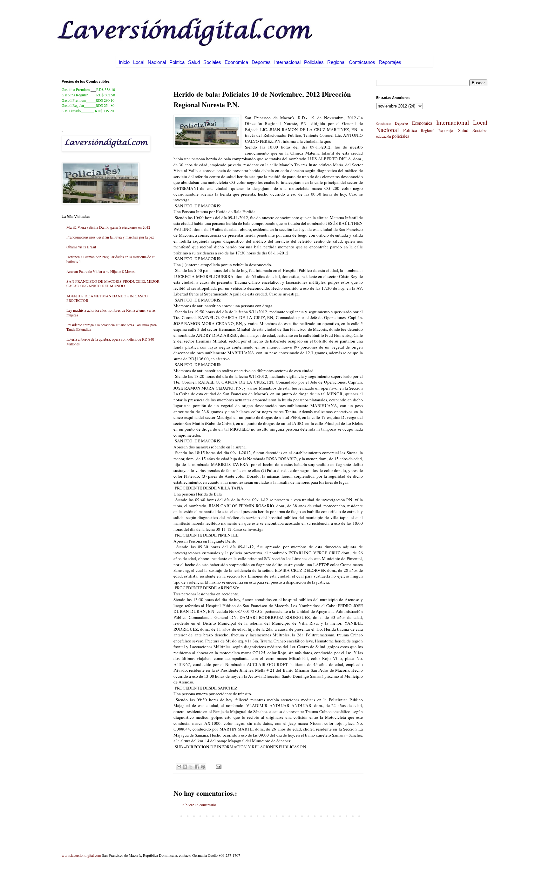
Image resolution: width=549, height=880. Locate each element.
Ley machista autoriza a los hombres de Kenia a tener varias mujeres (111, 312)
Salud (194, 62)
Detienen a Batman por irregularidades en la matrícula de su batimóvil (110, 259)
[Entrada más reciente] (175, 816)
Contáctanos (362, 62)
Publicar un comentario (198, 804)
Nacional (157, 62)
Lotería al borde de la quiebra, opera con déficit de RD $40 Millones (110, 341)
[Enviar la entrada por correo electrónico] (217, 766)
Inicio (124, 62)
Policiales (314, 62)
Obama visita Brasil (81, 246)
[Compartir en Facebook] (197, 767)
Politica (410, 130)
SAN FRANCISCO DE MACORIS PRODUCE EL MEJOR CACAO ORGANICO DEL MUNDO (112, 283)
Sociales (212, 62)
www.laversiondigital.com (81, 855)
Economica (422, 123)
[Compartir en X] (191, 767)
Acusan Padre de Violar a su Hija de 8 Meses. (101, 271)
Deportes (261, 62)
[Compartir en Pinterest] (203, 767)
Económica (236, 62)
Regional (336, 62)
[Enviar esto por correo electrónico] (179, 767)
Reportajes (390, 62)
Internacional (287, 62)
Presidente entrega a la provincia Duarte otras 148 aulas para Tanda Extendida (111, 327)
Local (138, 62)
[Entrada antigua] (361, 816)
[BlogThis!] (185, 767)
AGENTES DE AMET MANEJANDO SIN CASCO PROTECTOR (107, 298)
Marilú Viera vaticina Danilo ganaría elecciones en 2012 (108, 227)
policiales (400, 136)
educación (383, 136)
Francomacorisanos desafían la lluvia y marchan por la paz (110, 236)
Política (177, 62)
